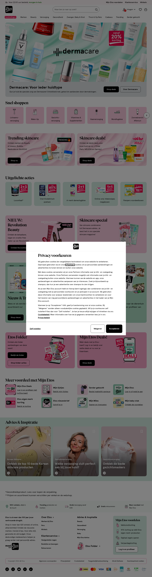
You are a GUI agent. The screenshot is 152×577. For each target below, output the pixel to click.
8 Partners (70, 265)
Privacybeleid (44, 318)
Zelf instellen (35, 329)
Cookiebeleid (43, 315)
